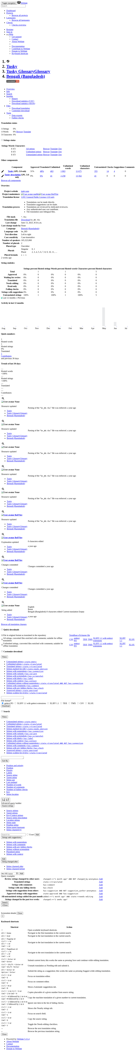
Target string (11, 777)
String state (11, 822)
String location (12, 794)
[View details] (3, 399)
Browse (19, 132)
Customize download (20, 111)
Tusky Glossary (28, 71)
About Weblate (18, 41)
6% (41, 176)
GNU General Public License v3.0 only (37, 197)
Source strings (12, 810)
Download (25, 220)
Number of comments (15, 787)
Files (8, 106)
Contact (15, 39)
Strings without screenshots (17, 849)
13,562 (79, 176)
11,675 (79, 171)
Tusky (11, 66)
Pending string (12, 825)
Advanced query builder (11, 803)
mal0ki (36, 194)
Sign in (9, 32)
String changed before (15, 869)
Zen (60, 149)
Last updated (11, 782)
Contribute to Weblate (21, 49)
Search (9, 94)
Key (8, 792)
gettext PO (9, 703)
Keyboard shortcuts (20, 53)
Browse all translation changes (14, 624)
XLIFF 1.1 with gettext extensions (31, 703)
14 (108, 171)
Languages (11, 18)
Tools (8, 113)
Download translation (21, 108)
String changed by (14, 830)
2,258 (63, 176)
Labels (9, 773)
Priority (9, 770)
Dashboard (11, 10)
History (15, 99)
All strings (30, 149)
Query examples (8, 876)
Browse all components (11, 180)
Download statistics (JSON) (23, 103)
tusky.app (25, 191)
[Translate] (2, 172)
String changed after (14, 866)
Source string (11, 775)
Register (9, 29)
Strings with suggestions (16, 842)
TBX (85, 639)
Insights (9, 96)
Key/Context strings (14, 815)
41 (51, 176)
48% (42, 171)
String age (10, 780)
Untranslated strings (34, 154)
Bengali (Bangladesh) (25, 76)
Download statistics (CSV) (23, 101)
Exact (32, 834)
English (31, 607)
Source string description (16, 818)
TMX (90, 639)
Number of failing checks (17, 789)
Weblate (24, 3)
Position (9, 768)
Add (37, 835)
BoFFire (54, 194)
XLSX (132, 639)
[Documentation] (2, 140)
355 (95, 171)
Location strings (13, 820)
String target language (15, 827)
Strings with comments (16, 844)
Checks (9, 22)
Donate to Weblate (19, 51)
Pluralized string (13, 852)
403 (51, 171)
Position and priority (14, 765)
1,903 (63, 171)
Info (8, 91)
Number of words (13, 785)
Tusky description (13, 175)
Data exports (17, 115)
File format (6, 701)
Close (20, 913)
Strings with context (14, 854)
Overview (10, 89)
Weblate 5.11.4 (23, 1039)
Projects (9, 13)
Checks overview (19, 25)
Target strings (12, 813)
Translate (27, 132)
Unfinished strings (33, 152)
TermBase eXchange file (79, 635)
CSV (71, 639)
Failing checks (18, 118)
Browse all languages (21, 20)
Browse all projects (20, 15)
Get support (17, 37)
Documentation (18, 46)
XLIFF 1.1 (54, 703)
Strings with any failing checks (19, 847)
